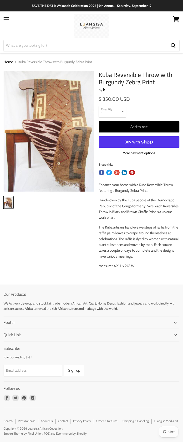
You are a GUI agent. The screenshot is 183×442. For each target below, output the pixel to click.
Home (8, 62)
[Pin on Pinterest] (132, 172)
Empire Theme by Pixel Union (23, 433)
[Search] (173, 45)
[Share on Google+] (117, 172)
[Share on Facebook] (101, 172)
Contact (63, 421)
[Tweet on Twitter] (109, 172)
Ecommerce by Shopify (71, 433)
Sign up (74, 370)
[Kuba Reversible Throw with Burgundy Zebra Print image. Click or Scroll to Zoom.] (49, 131)
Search (8, 421)
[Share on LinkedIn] (124, 172)
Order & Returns (106, 421)
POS (47, 433)
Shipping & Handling (135, 421)
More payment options (139, 153)
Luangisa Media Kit (166, 421)
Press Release (27, 421)
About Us (47, 421)
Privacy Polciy (82, 421)
